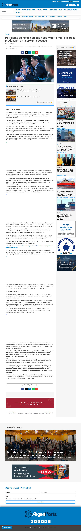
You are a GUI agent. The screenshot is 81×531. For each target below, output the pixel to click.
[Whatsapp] (49, 521)
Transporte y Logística (29, 9)
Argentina (18, 16)
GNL (47, 16)
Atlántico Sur (53, 9)
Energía (39, 9)
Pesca (60, 9)
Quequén (65, 16)
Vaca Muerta (25, 16)
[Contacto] (45, 521)
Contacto (19, 12)
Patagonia (59, 16)
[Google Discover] (78, 5)
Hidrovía (31, 16)
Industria (45, 9)
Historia (75, 9)
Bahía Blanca (38, 16)
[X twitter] (72, 5)
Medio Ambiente (67, 9)
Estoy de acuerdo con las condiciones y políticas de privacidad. (21, 498)
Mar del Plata (52, 16)
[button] (22, 52)
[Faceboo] (67, 5)
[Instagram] (70, 5)
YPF (43, 16)
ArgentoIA (53, 527)
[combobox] (7, 11)
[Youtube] (75, 5)
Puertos (18, 9)
